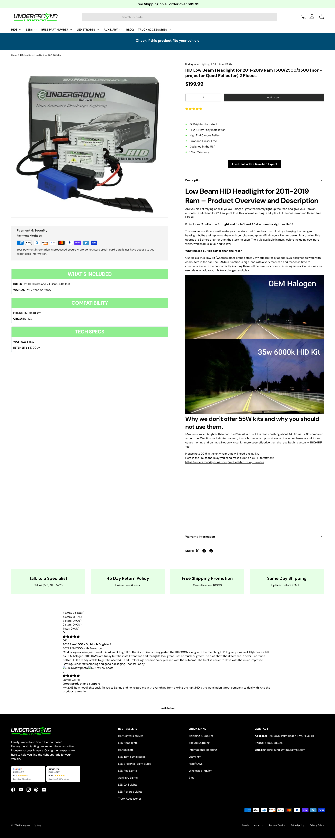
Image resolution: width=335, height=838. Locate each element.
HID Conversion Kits (130, 736)
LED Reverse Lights (130, 791)
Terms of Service (277, 825)
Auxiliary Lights (128, 778)
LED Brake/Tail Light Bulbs (134, 764)
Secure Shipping (199, 743)
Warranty (195, 757)
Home (14, 55)
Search (245, 825)
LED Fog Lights (127, 771)
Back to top (167, 708)
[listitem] (28, 774)
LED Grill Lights (127, 784)
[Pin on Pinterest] (211, 550)
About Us (258, 825)
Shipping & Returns (201, 736)
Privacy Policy (317, 825)
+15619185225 (274, 743)
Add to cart (274, 97)
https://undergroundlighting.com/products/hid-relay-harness (224, 462)
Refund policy (297, 825)
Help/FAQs (196, 764)
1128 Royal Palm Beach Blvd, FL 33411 (291, 736)
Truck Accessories (130, 798)
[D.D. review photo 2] (100, 668)
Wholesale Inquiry (200, 771)
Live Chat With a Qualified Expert (254, 164)
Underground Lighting (197, 64)
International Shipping (203, 750)
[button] (194, 109)
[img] (71, 636)
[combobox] (179, 17)
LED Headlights (127, 743)
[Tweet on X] (197, 550)
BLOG (130, 29)
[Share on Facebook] (204, 550)
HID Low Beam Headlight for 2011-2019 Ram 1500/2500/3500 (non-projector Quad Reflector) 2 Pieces (41, 55)
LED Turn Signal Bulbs (132, 757)
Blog (191, 778)
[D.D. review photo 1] (75, 668)
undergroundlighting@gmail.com (284, 750)
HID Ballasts (125, 750)
